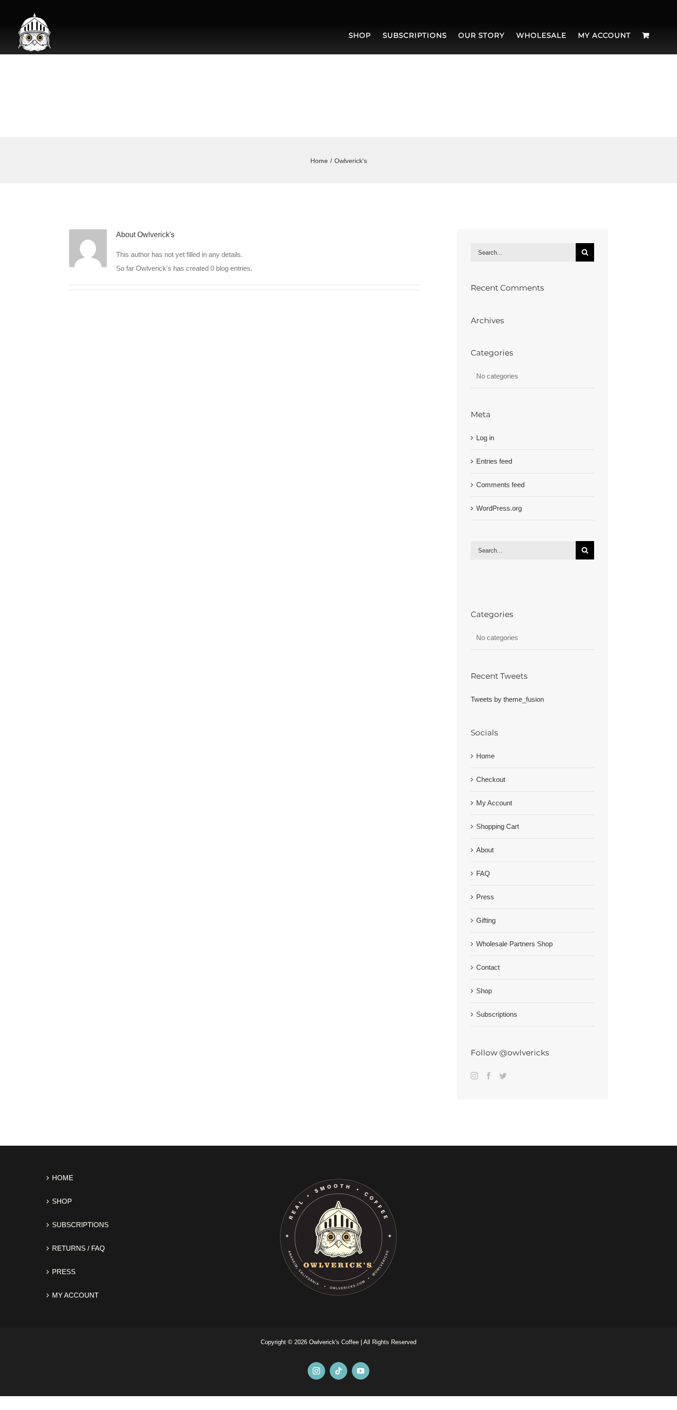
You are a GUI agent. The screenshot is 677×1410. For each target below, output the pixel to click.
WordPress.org (499, 508)
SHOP (62, 1201)
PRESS (64, 1272)
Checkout (490, 779)
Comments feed (500, 485)
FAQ (483, 873)
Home (485, 756)
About (485, 850)
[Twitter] (503, 1075)
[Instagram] (474, 1075)
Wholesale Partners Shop (514, 944)
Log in (485, 438)
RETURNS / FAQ (78, 1248)
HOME (62, 1178)
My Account (494, 803)
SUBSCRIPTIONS (80, 1225)
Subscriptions (496, 1014)
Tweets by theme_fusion (507, 699)
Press (485, 897)
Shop (484, 991)
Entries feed (494, 461)
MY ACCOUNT (75, 1295)
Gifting (486, 920)
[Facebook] (488, 1075)
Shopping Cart (497, 826)
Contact (488, 967)
